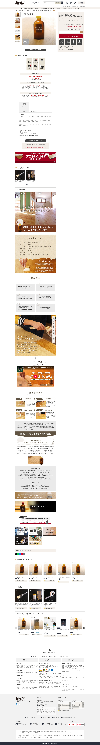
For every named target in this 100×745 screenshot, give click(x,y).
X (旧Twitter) (47, 723)
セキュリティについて (46, 717)
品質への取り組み (56, 717)
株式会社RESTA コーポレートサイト (22, 701)
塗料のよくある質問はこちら (65, 47)
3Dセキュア (43, 677)
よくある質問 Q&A (44, 656)
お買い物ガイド (35, 656)
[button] (35, 3)
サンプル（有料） (62, 43)
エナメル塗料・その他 (48, 10)
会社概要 (27, 717)
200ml (61, 31)
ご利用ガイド (79, 43)
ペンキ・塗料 (26, 10)
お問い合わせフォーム (42, 705)
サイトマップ (72, 717)
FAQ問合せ (73, 43)
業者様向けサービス (53, 656)
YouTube (20, 723)
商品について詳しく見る (35, 49)
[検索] (62, 3)
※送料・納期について (78, 29)
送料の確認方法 (19, 684)
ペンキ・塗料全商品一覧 (34, 10)
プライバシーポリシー (36, 717)
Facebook (60, 723)
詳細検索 (57, 2)
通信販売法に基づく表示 (64, 656)
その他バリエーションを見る (67, 49)
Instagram (35, 723)
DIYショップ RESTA (19, 10)
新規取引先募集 (65, 717)
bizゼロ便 (32, 688)
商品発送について (20, 675)
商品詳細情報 (31, 135)
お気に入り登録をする (68, 43)
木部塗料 (41, 10)
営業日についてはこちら (35, 140)
